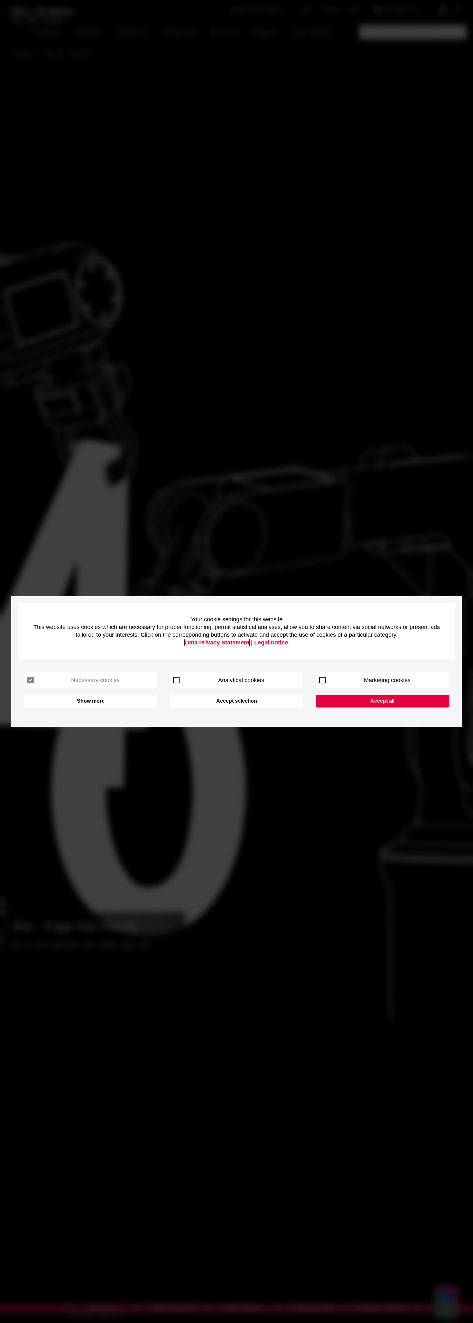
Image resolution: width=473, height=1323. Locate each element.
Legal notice (271, 642)
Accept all (382, 701)
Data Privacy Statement (217, 642)
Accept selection (236, 701)
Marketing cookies (387, 680)
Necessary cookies (95, 680)
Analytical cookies (241, 680)
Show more (91, 701)
